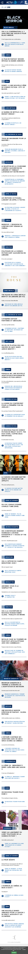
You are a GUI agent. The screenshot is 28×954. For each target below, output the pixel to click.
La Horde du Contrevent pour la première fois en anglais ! (15, 415)
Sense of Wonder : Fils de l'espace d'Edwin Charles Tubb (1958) (14, 515)
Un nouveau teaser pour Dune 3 (15, 802)
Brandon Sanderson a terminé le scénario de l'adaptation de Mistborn (15, 695)
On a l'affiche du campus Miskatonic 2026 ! (13, 571)
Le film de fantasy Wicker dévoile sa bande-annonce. (13, 70)
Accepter (14, 952)
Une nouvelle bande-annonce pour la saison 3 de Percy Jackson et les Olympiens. (14, 925)
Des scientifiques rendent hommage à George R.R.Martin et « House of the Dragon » (14, 545)
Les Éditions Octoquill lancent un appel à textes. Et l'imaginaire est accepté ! (15, 209)
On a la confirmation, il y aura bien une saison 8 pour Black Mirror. (15, 44)
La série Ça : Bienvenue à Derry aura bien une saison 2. (15, 777)
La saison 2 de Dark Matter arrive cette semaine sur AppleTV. (13, 490)
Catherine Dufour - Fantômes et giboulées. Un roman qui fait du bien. (14, 330)
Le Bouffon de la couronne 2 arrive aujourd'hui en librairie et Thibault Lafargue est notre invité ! (15, 182)
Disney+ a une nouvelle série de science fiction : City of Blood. (15, 97)
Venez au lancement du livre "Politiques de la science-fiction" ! (14, 845)
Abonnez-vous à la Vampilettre (10, 596)
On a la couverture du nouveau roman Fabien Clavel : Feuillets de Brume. (15, 623)
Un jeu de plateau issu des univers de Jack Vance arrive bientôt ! (14, 358)
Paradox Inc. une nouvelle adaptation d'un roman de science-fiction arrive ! (13, 387)
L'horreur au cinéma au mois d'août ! (14, 896)
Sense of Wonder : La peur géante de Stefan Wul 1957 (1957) (13, 870)
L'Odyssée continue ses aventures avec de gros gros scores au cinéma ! (14, 750)
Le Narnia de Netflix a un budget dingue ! (13, 123)
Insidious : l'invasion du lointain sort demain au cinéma (15, 236)
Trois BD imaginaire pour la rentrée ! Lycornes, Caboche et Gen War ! (15, 150)
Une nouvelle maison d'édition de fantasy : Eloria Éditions (15, 722)
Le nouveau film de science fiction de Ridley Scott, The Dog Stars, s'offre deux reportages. (14, 445)
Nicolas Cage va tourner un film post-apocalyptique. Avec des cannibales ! (15, 652)
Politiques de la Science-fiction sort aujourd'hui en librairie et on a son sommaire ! (15, 264)
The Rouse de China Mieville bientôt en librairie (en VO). (14, 305)
